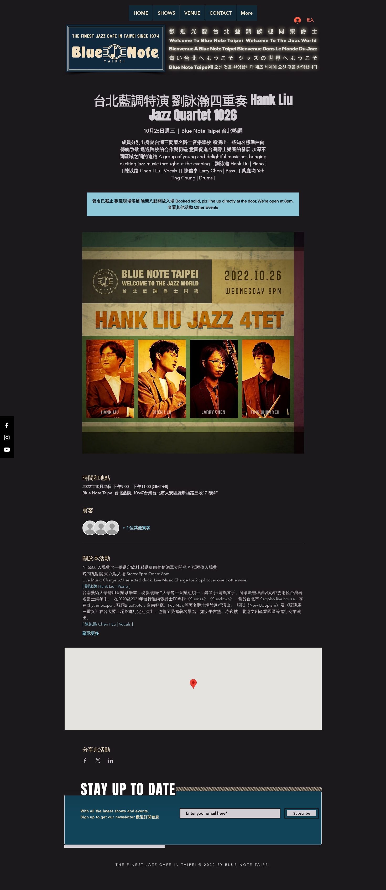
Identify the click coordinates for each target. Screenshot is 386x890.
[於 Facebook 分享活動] (84, 760)
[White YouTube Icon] (7, 449)
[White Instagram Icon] (7, 437)
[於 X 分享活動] (97, 760)
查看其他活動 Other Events (193, 207)
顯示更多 (90, 633)
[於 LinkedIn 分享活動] (110, 760)
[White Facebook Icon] (7, 425)
